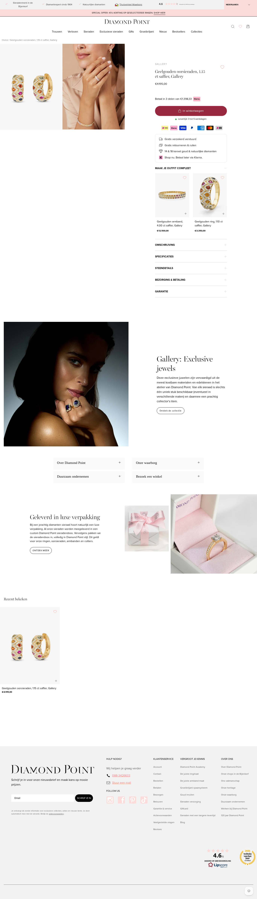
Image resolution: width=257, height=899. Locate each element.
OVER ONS (227, 759)
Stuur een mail (121, 782)
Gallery (161, 64)
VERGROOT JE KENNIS (192, 759)
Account (157, 767)
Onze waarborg (228, 794)
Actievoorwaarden (162, 815)
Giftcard (184, 808)
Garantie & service (162, 808)
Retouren (158, 801)
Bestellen (158, 781)
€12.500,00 (163, 230)
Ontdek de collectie (171, 410)
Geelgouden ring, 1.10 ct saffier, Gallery (209, 224)
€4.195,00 (7, 692)
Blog (182, 822)
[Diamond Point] (127, 21)
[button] (167, 4)
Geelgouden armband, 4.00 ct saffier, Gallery (170, 224)
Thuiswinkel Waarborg (130, 4)
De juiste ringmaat (189, 774)
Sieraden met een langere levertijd (197, 815)
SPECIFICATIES (164, 257)
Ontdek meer (41, 550)
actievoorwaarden (56, 813)
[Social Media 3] (132, 800)
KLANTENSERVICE (163, 759)
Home (5, 40)
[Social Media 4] (144, 800)
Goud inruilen (187, 794)
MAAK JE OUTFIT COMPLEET (173, 168)
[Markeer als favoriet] (222, 67)
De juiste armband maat (192, 781)
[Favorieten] (240, 26)
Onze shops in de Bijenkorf (235, 774)
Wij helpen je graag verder (123, 768)
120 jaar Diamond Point (232, 815)
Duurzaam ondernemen (233, 801)
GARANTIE (161, 291)
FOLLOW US (113, 790)
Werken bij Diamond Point (234, 808)
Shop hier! (159, 12)
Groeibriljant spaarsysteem (194, 787)
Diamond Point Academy (192, 767)
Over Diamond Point (231, 767)
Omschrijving (165, 245)
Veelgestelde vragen (163, 822)
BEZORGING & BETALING (170, 280)
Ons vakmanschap (230, 781)
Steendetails (164, 268)
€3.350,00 (200, 230)
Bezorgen (158, 794)
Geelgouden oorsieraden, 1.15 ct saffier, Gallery (29, 688)
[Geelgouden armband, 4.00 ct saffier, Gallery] (172, 195)
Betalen (157, 787)
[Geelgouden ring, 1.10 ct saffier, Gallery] (210, 195)
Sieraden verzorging (190, 801)
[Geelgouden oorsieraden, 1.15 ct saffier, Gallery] (30, 645)
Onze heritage (228, 787)
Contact (157, 774)
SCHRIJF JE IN (84, 798)
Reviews (157, 829)
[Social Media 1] (110, 800)
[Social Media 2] (121, 800)
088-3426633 (121, 775)
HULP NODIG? (114, 759)
